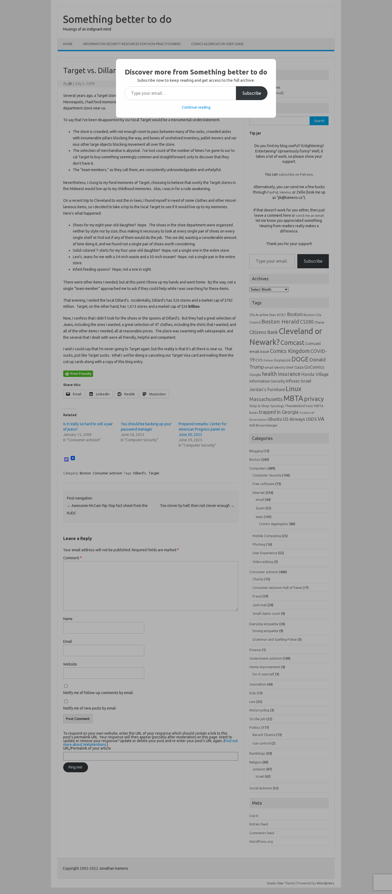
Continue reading (196, 107)
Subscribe (251, 93)
